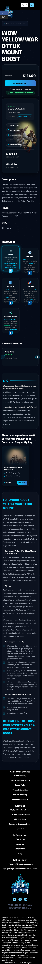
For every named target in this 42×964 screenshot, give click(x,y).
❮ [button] (3, 357)
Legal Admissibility (20, 799)
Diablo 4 (20, 829)
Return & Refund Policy (20, 780)
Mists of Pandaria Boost (20, 810)
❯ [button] (37, 357)
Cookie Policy (20, 785)
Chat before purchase (21, 89)
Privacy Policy (20, 775)
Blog (20, 853)
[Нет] (37, 956)
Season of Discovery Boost (20, 824)
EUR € (5, 16)
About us (20, 844)
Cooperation (20, 849)
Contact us (20, 839)
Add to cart (22, 83)
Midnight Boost (20, 819)
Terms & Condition (20, 790)
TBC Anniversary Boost (20, 814)
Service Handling (20, 794)
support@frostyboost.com (21, 864)
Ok (21, 961)
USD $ (5, 13)
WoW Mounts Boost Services (16, 24)
